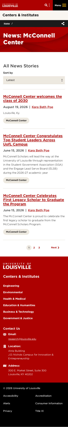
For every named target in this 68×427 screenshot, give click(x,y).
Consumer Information (49, 403)
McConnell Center (16, 120)
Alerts (6, 403)
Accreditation (43, 395)
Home (7, 23)
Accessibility (10, 395)
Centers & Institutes (21, 276)
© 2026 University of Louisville (21, 388)
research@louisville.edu (22, 339)
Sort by (8, 72)
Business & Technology (18, 311)
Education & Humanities (19, 305)
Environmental (13, 292)
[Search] (48, 5)
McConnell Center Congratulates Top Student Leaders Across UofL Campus (33, 140)
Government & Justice (18, 318)
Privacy (7, 411)
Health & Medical (14, 298)
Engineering (11, 285)
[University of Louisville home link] (10, 5)
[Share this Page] (62, 23)
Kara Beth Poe (42, 107)
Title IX (39, 411)
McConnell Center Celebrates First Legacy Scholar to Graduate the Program (33, 200)
